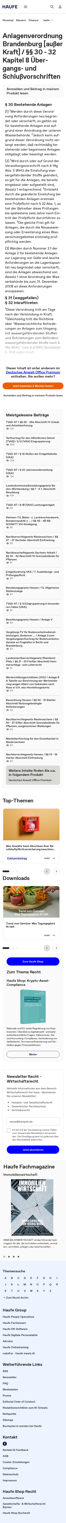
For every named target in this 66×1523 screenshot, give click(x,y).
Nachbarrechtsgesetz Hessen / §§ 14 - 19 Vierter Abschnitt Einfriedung (31, 756)
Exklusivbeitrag (17, 858)
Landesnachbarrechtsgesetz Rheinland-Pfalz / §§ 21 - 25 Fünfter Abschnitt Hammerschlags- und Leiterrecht (31, 661)
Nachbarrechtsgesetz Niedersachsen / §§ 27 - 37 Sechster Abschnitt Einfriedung (32, 538)
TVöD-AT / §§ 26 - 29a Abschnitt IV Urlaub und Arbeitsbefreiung (32, 423)
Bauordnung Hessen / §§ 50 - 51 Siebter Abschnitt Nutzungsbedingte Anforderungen (31, 703)
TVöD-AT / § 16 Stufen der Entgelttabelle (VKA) (31, 455)
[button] (33, 385)
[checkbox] (9, 1130)
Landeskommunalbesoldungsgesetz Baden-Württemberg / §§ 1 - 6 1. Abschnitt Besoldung (31, 489)
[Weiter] (56, 871)
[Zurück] (46, 871)
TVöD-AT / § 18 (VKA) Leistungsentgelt (30, 504)
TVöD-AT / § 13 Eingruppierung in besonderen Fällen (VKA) (33, 605)
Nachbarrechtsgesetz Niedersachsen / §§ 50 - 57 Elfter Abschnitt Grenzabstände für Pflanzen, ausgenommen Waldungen (33, 723)
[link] (8, 20)
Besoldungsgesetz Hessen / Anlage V (29, 619)
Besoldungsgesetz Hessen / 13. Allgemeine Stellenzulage (32, 589)
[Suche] (52, 6)
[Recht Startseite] (11, 7)
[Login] (60, 6)
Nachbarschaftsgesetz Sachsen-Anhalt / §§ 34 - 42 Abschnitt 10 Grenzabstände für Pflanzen (32, 556)
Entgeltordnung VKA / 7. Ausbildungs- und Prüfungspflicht (32, 573)
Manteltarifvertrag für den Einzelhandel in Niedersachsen (32, 740)
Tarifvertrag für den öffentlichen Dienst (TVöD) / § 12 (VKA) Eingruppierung (30, 439)
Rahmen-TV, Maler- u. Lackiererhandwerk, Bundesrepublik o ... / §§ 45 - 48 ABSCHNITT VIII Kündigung (32, 521)
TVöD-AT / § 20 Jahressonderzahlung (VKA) (29, 471)
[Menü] (25, 6)
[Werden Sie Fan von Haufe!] (5, 1444)
